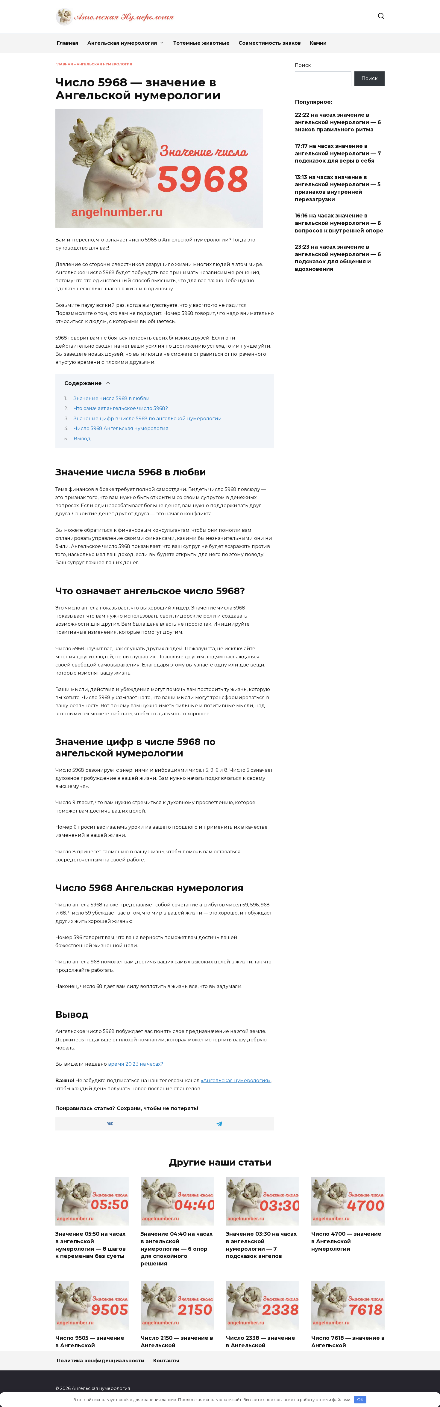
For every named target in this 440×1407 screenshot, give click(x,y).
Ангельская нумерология (122, 43)
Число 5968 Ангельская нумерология (121, 428)
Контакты (166, 1361)
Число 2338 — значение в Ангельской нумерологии (260, 1345)
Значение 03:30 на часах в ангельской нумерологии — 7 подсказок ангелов (261, 1245)
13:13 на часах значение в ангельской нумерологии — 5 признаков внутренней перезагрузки (337, 188)
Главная (67, 43)
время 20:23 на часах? (135, 1064)
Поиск (303, 65)
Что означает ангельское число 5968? (121, 408)
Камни (318, 43)
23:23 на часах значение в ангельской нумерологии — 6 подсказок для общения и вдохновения (338, 258)
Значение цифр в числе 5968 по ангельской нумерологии (148, 418)
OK (360, 1399)
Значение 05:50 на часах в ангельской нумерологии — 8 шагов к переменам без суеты (90, 1245)
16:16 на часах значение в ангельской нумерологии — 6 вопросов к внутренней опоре (339, 222)
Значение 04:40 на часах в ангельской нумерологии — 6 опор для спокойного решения (177, 1249)
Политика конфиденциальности (100, 1361)
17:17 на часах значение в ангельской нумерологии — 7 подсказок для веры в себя (338, 153)
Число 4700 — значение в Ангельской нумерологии (346, 1241)
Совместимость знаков (270, 43)
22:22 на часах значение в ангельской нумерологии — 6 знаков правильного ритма (338, 122)
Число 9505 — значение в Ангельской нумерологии (89, 1345)
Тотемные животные (201, 43)
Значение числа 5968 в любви (112, 398)
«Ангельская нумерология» (236, 1080)
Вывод (82, 439)
